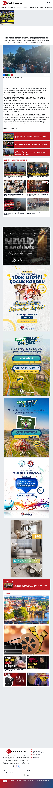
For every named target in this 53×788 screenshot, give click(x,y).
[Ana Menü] (49, 3)
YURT (36, 7)
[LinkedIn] (19, 766)
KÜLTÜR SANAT (49, 7)
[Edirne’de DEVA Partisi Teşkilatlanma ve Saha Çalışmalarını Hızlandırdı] (38, 169)
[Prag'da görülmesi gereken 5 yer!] (26, 609)
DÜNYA (32, 7)
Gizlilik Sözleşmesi (8, 772)
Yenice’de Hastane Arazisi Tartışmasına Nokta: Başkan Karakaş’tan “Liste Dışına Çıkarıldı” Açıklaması (14, 213)
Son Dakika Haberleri (38, 756)
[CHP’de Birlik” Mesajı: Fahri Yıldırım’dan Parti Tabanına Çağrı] (38, 186)
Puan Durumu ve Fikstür (38, 752)
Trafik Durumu (36, 751)
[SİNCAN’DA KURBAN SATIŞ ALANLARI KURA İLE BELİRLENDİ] (38, 204)
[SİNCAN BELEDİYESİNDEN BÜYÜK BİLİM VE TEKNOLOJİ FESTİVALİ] (15, 186)
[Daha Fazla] (12, 75)
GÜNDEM (3, 7)
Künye (5, 770)
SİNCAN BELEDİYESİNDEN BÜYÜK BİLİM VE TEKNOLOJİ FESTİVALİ (14, 195)
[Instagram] (16, 766)
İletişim (29, 770)
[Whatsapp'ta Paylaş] (9, 75)
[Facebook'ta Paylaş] (4, 75)
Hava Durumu (36, 749)
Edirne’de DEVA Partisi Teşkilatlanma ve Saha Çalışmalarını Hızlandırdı (37, 177)
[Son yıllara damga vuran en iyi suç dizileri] (26, 640)
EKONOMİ (25, 7)
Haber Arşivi (36, 757)
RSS (5, 781)
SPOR (41, 7)
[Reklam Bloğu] (26, 245)
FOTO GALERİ (11, 7)
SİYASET (19, 7)
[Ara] (47, 3)
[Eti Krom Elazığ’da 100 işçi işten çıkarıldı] (27, 59)
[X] (14, 766)
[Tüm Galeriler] (48, 593)
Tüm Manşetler (36, 754)
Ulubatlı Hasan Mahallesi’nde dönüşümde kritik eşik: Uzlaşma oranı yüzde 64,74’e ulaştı (14, 177)
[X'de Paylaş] (6, 75)
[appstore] (26, 775)
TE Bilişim (30, 786)
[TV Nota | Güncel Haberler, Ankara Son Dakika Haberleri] (12, 3)
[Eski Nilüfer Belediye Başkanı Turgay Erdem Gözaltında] (38, 679)
